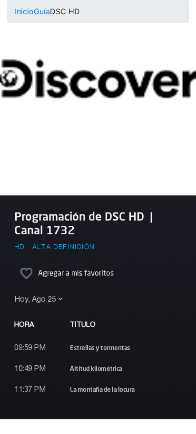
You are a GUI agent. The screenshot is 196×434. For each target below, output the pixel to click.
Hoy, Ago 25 (35, 299)
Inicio (24, 11)
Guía (42, 11)
